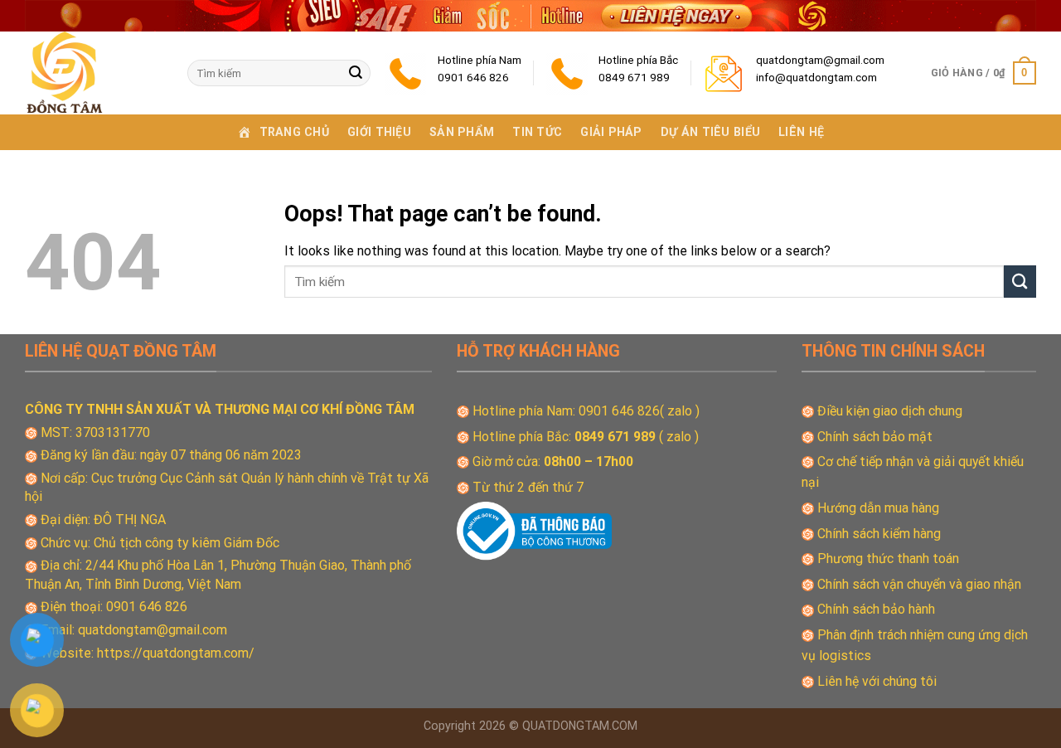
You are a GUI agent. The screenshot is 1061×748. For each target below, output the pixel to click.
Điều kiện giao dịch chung (889, 411)
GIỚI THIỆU (379, 131)
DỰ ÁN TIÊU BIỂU (710, 131)
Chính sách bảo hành (876, 609)
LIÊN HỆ (801, 131)
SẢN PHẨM (461, 131)
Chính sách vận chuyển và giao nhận (919, 584)
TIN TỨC (537, 131)
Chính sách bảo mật (875, 436)
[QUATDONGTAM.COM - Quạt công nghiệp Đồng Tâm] (93, 73)
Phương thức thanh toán (888, 558)
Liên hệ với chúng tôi (877, 681)
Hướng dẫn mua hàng (878, 508)
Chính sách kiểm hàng (879, 534)
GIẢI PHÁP (611, 131)
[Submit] (356, 72)
